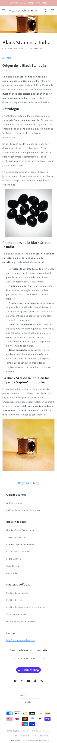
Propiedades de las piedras (20, 544)
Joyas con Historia (15, 537)
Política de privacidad (17, 592)
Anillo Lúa (26, 410)
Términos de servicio (16, 614)
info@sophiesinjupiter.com (20, 640)
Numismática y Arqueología (20, 530)
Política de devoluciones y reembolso (25, 607)
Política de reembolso (41, 731)
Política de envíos (15, 600)
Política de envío (18, 740)
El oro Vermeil (13, 558)
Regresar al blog (28, 483)
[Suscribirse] (44, 658)
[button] (45, 10)
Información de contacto (38, 740)
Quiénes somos (14, 503)
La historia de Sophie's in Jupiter (23, 510)
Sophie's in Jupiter (21, 731)
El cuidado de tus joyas (18, 551)
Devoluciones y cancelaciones (21, 621)
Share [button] (8, 57)
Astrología (11, 573)
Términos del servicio (41, 736)
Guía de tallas (13, 565)
